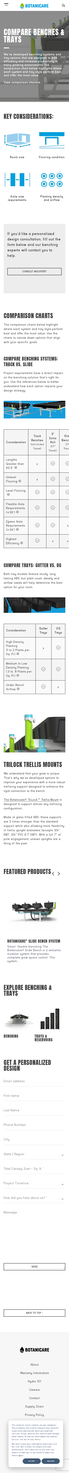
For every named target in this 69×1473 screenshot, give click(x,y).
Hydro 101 (34, 1381)
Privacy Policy (34, 1414)
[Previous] (53, 873)
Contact (34, 1398)
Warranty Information (34, 1373)
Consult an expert (34, 271)
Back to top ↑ (34, 1313)
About (34, 1364)
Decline (50, 1461)
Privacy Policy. (34, 1439)
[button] (6, 3)
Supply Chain (34, 1406)
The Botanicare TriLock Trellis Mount (31, 799)
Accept (31, 1461)
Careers (34, 1389)
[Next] (59, 873)
